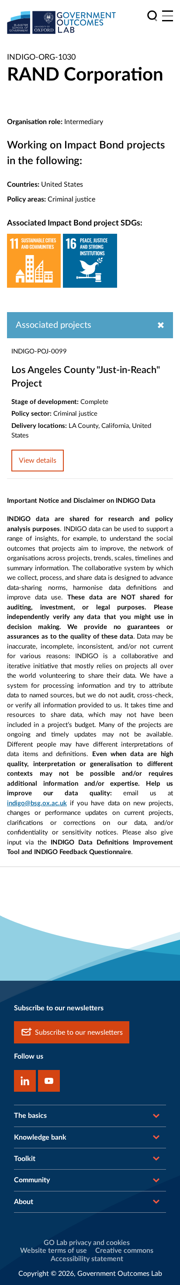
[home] (61, 22)
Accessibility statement (87, 1258)
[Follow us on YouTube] (49, 1081)
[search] (152, 15)
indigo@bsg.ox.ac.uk (37, 803)
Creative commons (124, 1250)
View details (37, 460)
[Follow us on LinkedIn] (25, 1081)
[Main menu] (167, 15)
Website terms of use (53, 1250)
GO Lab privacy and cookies (87, 1242)
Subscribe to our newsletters (79, 1032)
